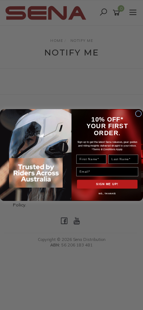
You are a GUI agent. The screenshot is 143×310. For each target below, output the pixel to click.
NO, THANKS (107, 193)
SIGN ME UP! (107, 184)
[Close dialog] (138, 113)
